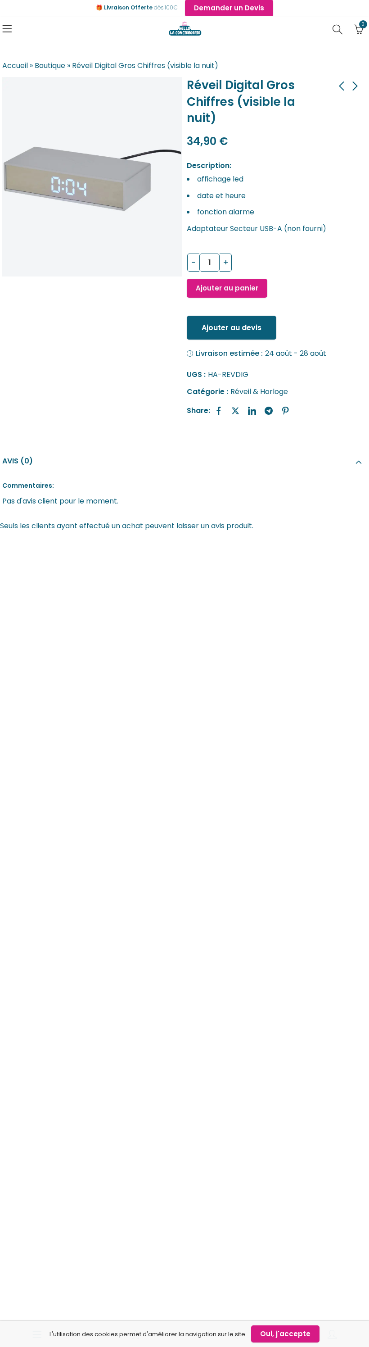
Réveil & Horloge (259, 391)
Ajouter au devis (231, 327)
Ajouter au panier (227, 288)
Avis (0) (17, 461)
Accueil (15, 65)
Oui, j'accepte (285, 1333)
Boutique (50, 65)
